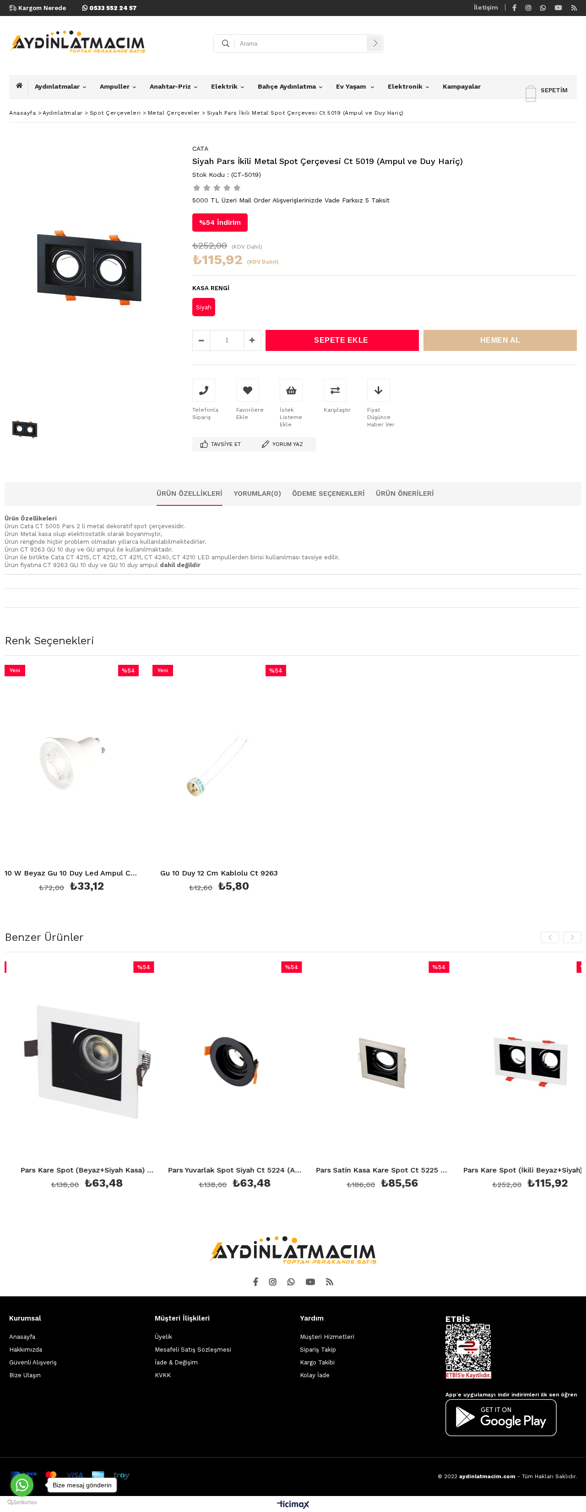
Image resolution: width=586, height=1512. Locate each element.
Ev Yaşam (352, 86)
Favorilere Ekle (72, 780)
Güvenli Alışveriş (33, 1362)
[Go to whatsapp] (22, 1485)
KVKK (163, 1375)
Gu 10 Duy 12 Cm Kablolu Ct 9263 (219, 873)
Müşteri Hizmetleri (327, 1336)
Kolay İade (315, 1375)
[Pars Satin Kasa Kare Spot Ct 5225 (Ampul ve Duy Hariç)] (353, 1061)
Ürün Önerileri (405, 493)
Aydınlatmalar (57, 86)
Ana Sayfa (22, 87)
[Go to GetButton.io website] (22, 1503)
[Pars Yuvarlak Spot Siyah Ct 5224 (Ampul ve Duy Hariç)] (205, 1061)
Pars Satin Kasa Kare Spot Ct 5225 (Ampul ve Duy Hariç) (353, 1170)
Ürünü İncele (104, 780)
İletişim (486, 7)
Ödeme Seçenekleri (328, 493)
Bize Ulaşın (25, 1375)
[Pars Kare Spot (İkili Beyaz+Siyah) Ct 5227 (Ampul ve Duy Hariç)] (501, 1061)
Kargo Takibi (317, 1362)
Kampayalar (462, 86)
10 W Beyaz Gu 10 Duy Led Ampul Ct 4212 (72, 873)
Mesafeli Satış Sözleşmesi (193, 1349)
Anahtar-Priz (170, 86)
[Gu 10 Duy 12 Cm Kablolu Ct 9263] (219, 765)
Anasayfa (22, 1336)
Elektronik (405, 86)
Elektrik (224, 86)
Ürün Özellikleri (189, 493)
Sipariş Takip (318, 1349)
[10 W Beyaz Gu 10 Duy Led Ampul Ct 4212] (72, 765)
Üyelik (163, 1336)
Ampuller (115, 86)
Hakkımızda (25, 1349)
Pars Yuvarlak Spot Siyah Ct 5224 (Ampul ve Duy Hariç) (205, 1170)
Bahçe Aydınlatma (287, 86)
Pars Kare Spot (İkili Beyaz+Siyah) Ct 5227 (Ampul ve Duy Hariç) (501, 1170)
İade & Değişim (176, 1362)
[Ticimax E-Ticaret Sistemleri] (293, 1505)
